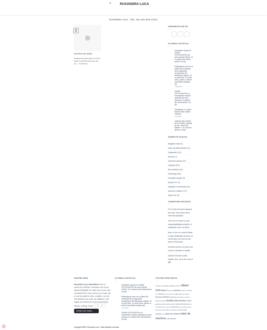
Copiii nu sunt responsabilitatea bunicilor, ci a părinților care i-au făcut (180, 224)
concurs (161, 294)
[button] (75, 7)
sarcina (175, 307)
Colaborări (172, 152)
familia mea (172, 300)
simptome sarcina (186, 307)
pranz (163, 307)
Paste (160, 307)
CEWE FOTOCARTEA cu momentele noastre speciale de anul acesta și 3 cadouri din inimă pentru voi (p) (183, 98)
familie (182, 300)
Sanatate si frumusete (177, 187)
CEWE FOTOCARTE (186, 290)
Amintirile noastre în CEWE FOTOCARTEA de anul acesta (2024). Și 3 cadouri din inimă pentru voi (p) (184, 56)
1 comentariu (182, 87)
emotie (157, 301)
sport (163, 310)
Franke (188, 301)
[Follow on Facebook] (174, 34)
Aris (157, 290)
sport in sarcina (171, 310)
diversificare (173, 297)
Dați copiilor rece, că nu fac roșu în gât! (180, 259)
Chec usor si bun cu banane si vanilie (180, 249)
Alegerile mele (174, 144)
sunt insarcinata (182, 310)
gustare (157, 304)
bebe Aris (170, 290)
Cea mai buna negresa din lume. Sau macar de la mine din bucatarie (180, 212)
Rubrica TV (172, 182)
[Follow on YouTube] (187, 34)
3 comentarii (181, 116)
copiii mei (181, 294)
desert (166, 297)
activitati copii (159, 286)
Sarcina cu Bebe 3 (175, 191)
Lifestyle (171, 165)
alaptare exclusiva (174, 286)
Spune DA (172, 195)
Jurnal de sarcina (175, 161)
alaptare (166, 286)
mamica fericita (180, 304)
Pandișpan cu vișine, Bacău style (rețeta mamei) (183, 111)
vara (163, 314)
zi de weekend (171, 318)
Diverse (171, 157)
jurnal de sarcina (165, 304)
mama (173, 304)
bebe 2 (164, 290)
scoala (180, 307)
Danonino (159, 297)
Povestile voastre (175, 178)
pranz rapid (169, 307)
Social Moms (158, 310)
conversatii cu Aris (169, 294)
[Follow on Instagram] (180, 34)
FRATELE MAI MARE (83, 54)
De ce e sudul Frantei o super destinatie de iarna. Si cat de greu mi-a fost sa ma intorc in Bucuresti (180, 237)
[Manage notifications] (3, 326)
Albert (185, 285)
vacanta (158, 314)
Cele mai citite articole (177, 148)
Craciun (187, 294)
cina (156, 294)
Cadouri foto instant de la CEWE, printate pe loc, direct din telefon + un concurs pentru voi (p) (183, 125)
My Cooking (173, 170)
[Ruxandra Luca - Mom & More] (133, 8)
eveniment (163, 301)
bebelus (177, 290)
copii (176, 294)
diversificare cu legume (184, 297)
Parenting (172, 174)
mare (188, 304)
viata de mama (172, 313)
